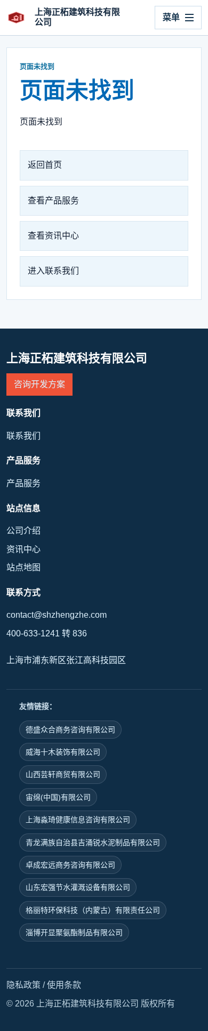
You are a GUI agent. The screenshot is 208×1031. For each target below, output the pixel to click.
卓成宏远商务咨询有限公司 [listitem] (70, 865)
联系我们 (23, 435)
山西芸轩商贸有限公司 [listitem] (63, 774)
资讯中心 (23, 549)
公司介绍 (23, 530)
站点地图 (23, 567)
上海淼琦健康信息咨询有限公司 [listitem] (78, 819)
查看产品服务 (53, 200)
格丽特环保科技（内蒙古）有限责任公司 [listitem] (93, 910)
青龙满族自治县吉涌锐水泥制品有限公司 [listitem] (93, 842)
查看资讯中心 (53, 235)
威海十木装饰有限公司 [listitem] (63, 752)
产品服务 (23, 483)
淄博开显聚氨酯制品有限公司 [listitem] (74, 932)
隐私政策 (23, 984)
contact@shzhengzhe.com (56, 614)
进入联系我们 (53, 270)
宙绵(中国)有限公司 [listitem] (58, 797)
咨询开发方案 (39, 384)
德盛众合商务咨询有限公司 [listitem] (70, 729)
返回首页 (45, 164)
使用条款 (64, 984)
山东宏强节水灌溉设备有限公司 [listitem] (78, 887)
